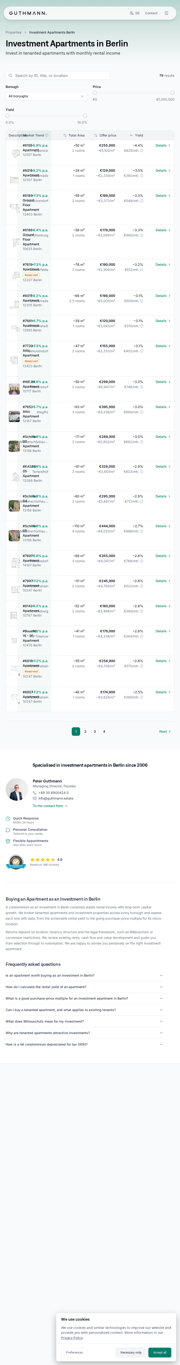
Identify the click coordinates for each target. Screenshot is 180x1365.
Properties (13, 32)
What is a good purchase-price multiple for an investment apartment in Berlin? (67, 998)
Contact (151, 13)
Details (161, 145)
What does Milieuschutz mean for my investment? (45, 1021)
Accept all (159, 1352)
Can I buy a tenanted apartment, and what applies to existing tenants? (61, 1010)
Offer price (108, 135)
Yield (139, 135)
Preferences (74, 1352)
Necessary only (131, 1352)
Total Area (77, 135)
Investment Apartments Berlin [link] (52, 32)
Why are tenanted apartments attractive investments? (48, 1033)
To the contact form (48, 806)
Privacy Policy (71, 1337)
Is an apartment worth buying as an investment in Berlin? (50, 975)
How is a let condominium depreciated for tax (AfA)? (47, 1044)
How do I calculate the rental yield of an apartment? (46, 987)
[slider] (95, 93)
